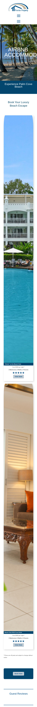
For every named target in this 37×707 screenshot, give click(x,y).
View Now (18, 376)
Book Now (18, 674)
